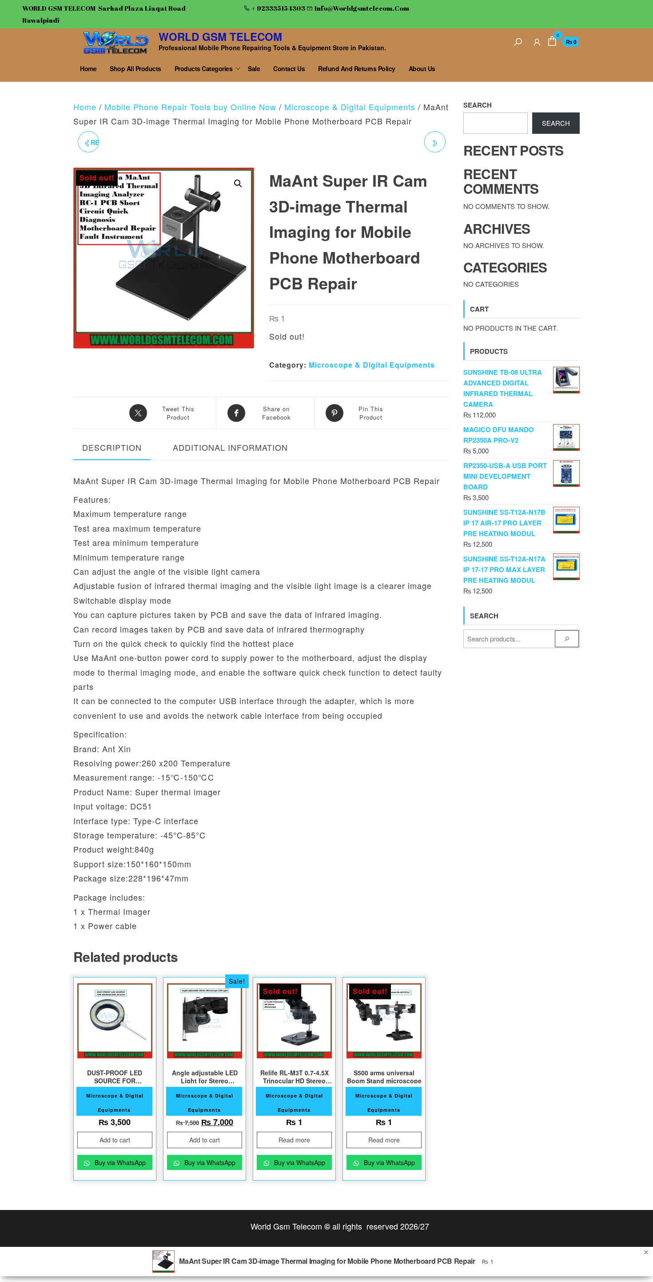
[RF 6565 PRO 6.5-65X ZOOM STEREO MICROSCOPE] (435, 141)
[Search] (518, 40)
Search (477, 105)
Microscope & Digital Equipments (349, 106)
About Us (422, 68)
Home (88, 68)
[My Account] (537, 40)
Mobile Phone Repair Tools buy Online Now (190, 106)
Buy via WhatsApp (119, 1162)
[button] (238, 184)
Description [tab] (112, 447)
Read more (294, 1139)
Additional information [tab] (230, 447)
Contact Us (289, 68)
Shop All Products (135, 68)
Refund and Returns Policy (356, 68)
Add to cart (115, 1139)
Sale (254, 68)
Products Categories (204, 68)
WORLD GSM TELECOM (220, 36)
